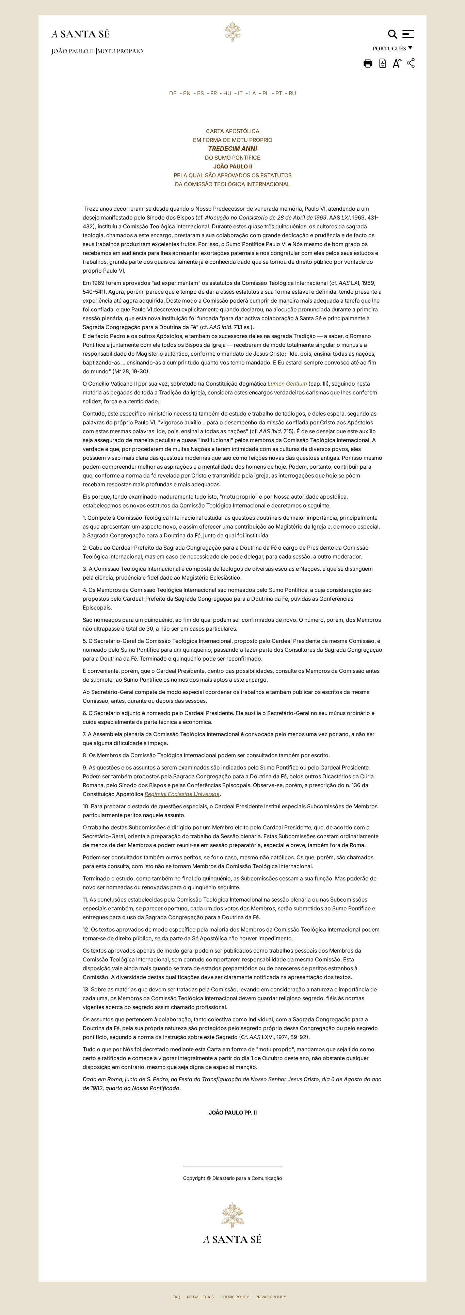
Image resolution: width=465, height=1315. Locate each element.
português (389, 50)
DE (173, 93)
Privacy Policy (271, 1297)
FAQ (176, 1297)
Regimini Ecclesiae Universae (182, 794)
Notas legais (200, 1297)
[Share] (411, 64)
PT (278, 93)
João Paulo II (73, 51)
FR (213, 93)
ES (200, 93)
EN (187, 93)
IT (240, 93)
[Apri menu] (407, 34)
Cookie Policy (235, 1297)
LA (252, 93)
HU (227, 93)
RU (292, 93)
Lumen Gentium (287, 383)
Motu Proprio (120, 51)
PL (265, 93)
